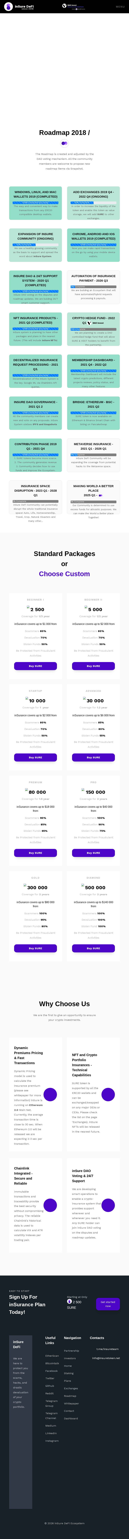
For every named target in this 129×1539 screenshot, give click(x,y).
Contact (69, 1410)
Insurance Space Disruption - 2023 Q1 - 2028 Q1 (35, 490)
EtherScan (52, 1355)
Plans (67, 1380)
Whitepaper (71, 1403)
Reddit (49, 1393)
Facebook (51, 1370)
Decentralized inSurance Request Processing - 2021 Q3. (35, 364)
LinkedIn (51, 1433)
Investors (70, 1358)
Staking (69, 1373)
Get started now (108, 1304)
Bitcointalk (52, 1363)
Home (68, 1365)
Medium (50, 1425)
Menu (120, 6)
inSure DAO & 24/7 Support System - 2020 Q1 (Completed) (35, 280)
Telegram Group (51, 1403)
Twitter (49, 1378)
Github (49, 1385)
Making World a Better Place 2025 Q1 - (93, 490)
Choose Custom (64, 574)
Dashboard (71, 1418)
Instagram (52, 1440)
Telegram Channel (51, 1416)
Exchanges (71, 1388)
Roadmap (70, 1396)
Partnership (71, 1350)
